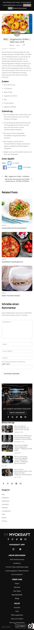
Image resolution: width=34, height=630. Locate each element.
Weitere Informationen (20, 8)
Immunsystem (17, 574)
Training (4, 521)
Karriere (17, 587)
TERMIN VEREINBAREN (17, 399)
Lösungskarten (6, 511)
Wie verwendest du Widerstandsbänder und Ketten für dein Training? (21, 427)
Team (17, 583)
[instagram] (12, 417)
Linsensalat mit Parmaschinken (14, 228)
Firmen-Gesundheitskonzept (17, 567)
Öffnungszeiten (17, 615)
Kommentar (7, 322)
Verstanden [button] (27, 5)
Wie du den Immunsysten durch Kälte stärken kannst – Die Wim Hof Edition (17, 180)
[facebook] (8, 417)
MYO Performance (17, 559)
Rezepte (11, 45)
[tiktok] (17, 417)
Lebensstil (5, 507)
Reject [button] (10, 8)
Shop (17, 598)
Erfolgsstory (5, 497)
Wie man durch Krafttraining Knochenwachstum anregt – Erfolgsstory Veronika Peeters (23, 437)
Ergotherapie (5, 501)
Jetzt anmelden (17, 619)
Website (5, 358)
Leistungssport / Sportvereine (17, 571)
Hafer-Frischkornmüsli (11, 295)
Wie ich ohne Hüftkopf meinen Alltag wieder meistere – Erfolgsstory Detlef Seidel (23, 447)
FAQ (17, 611)
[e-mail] (25, 417)
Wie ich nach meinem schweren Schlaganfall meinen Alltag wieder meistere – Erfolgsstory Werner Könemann (21, 460)
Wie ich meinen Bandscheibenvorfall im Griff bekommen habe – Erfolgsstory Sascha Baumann (23, 472)
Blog (3, 494)
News (3, 514)
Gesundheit (5, 504)
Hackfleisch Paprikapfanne (12, 262)
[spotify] (21, 417)
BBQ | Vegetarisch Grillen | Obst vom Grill (17, 40)
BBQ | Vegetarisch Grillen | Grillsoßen (17, 176)
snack (18, 45)
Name (5, 344)
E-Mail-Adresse (8, 351)
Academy (17, 563)
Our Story (17, 591)
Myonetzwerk (17, 595)
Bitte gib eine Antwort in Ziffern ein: (13, 362)
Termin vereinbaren (17, 623)
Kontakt (17, 607)
